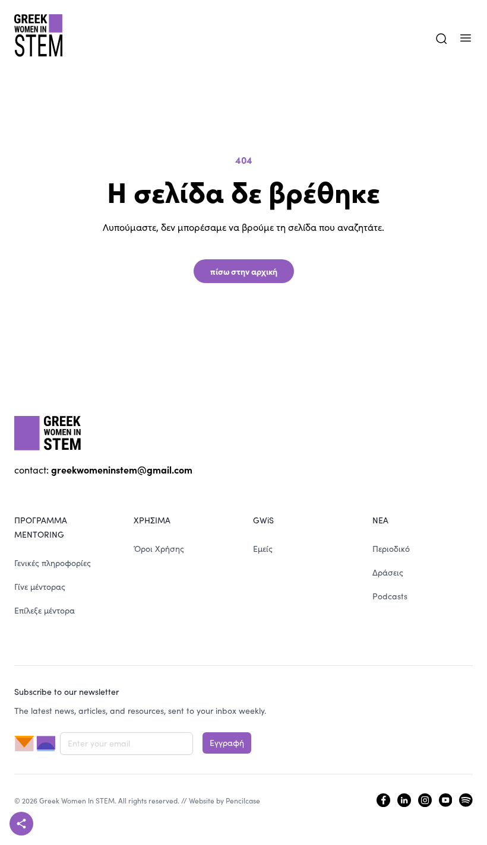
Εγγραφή (227, 742)
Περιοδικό (391, 548)
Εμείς (263, 548)
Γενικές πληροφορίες (52, 562)
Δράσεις (387, 572)
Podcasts (389, 596)
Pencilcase (243, 800)
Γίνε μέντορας (39, 586)
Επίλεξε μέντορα (44, 610)
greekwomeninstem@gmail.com (121, 469)
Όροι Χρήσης (159, 548)
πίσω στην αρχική (243, 271)
